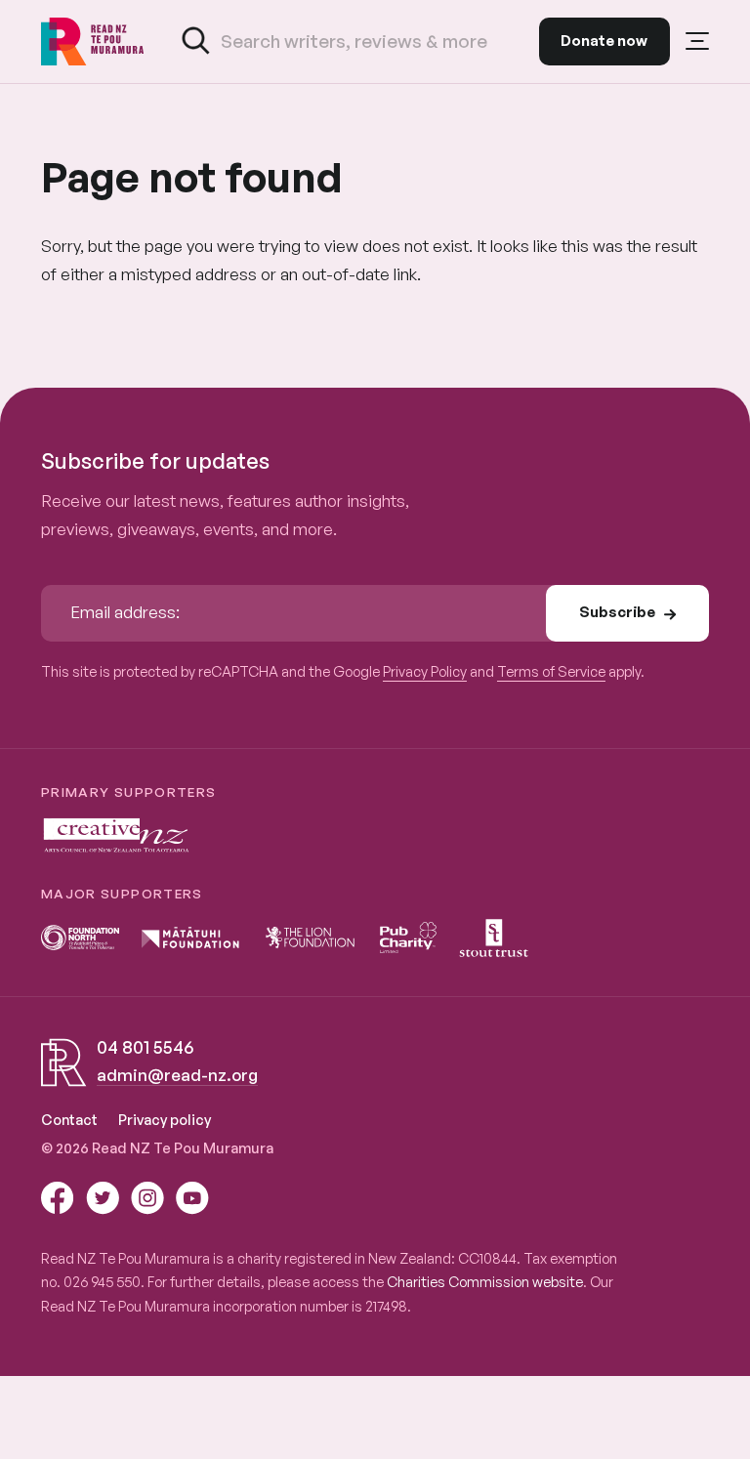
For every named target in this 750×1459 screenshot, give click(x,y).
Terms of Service (551, 671)
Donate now (604, 40)
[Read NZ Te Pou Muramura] (93, 41)
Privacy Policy (425, 671)
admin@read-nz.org (177, 1074)
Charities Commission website (485, 1281)
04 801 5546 (145, 1047)
